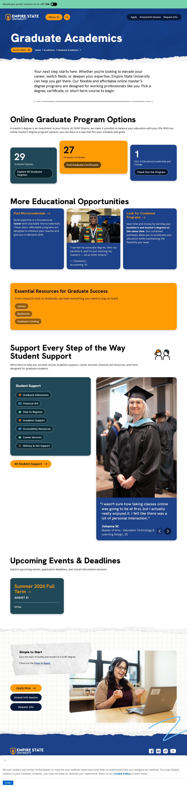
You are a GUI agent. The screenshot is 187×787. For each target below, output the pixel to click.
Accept (8, 782)
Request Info (170, 17)
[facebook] (151, 751)
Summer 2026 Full (34, 589)
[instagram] (165, 751)
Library (21, 306)
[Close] (5, 760)
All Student (28, 464)
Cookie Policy (122, 773)
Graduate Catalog (28, 321)
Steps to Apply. (42, 663)
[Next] (167, 531)
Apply (134, 17)
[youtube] (173, 751)
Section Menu (19, 50)
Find (29, 213)
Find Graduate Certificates (82, 164)
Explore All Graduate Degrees (29, 173)
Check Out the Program (151, 172)
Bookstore (23, 313)
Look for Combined (140, 215)
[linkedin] (158, 751)
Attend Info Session (150, 17)
